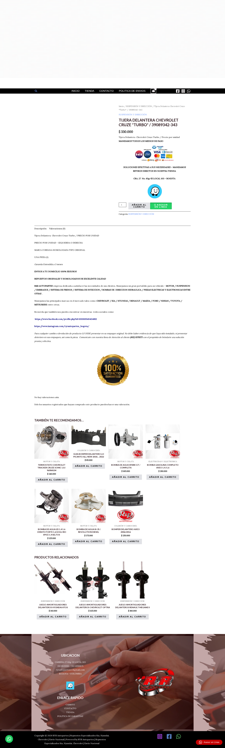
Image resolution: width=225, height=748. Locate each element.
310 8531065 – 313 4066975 (70, 666)
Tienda (89, 90)
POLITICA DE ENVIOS (132, 90)
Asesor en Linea (161, 205)
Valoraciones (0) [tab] (57, 228)
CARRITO (70, 704)
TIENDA (70, 712)
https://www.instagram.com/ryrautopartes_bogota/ (61, 326)
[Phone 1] (188, 736)
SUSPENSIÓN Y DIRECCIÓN (139, 106)
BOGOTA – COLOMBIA (70, 673)
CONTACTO (70, 708)
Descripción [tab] (40, 228)
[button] (36, 91)
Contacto (106, 90)
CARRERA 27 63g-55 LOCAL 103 (70, 662)
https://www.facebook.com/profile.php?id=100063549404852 (66, 319)
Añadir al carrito (139, 205)
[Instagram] (183, 91)
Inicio (75, 90)
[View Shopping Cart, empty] (153, 91)
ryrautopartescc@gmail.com (70, 669)
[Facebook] (178, 91)
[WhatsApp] (189, 91)
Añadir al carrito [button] (51, 479)
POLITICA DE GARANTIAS (70, 716)
